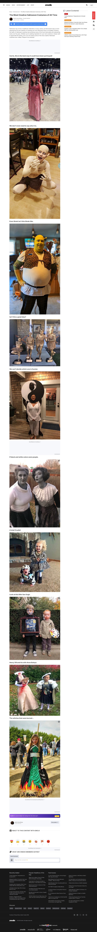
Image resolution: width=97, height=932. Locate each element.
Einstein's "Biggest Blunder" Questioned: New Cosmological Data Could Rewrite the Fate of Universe (17, 898)
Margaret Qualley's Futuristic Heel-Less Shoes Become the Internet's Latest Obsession (75, 23)
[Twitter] (80, 915)
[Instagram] (74, 915)
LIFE (28, 5)
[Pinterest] (86, 915)
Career (25, 914)
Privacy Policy (17, 914)
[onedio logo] (48, 5)
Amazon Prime (18, 908)
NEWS (13, 5)
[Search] (86, 5)
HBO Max (63, 908)
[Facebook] (77, 915)
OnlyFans (48, 908)
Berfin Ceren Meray (21, 18)
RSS (28, 914)
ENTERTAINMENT (21, 5)
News (10, 11)
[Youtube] (83, 915)
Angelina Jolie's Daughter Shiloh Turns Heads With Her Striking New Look (75, 29)
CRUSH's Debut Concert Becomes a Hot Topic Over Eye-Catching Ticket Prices (75, 35)
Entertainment (16, 11)
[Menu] (3, 5)
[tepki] (11, 841)
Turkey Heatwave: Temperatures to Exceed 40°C (74, 16)
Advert (21, 914)
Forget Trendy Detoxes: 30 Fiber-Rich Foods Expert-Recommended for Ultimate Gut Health (17, 893)
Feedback (11, 914)
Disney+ (30, 908)
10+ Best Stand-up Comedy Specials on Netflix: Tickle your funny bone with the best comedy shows (77, 880)
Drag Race (70, 908)
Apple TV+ (36, 908)
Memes (42, 908)
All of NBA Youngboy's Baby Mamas (56, 886)
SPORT (32, 5)
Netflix (11, 908)
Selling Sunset (56, 908)
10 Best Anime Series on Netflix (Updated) (78, 883)
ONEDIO (8, 5)
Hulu (25, 908)
